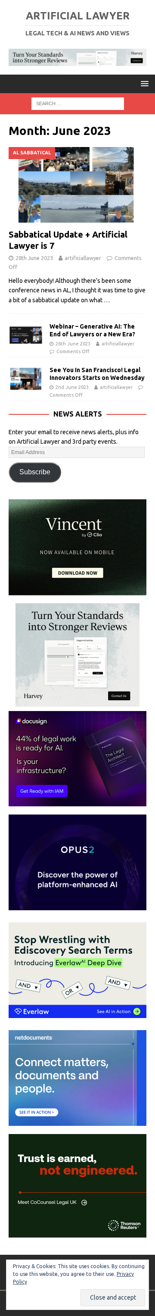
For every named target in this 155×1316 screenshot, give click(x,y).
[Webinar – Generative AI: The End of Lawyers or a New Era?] (26, 335)
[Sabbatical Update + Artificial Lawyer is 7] (77, 186)
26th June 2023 (73, 343)
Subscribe (34, 472)
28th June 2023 (34, 258)
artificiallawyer (83, 258)
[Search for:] (77, 103)
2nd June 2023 (72, 387)
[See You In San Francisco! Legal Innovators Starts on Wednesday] (26, 379)
